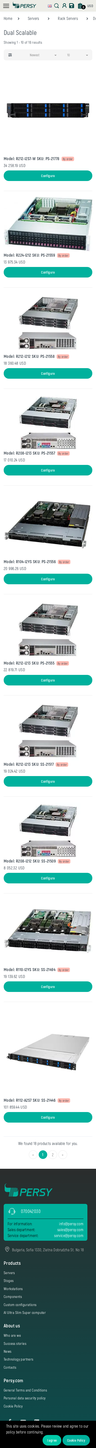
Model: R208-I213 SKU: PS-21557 (29, 452)
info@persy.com (71, 1223)
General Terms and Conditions (25, 1390)
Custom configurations (20, 1304)
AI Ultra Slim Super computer (25, 1312)
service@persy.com (68, 1235)
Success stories (15, 1343)
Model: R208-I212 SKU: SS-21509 (30, 860)
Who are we (12, 1335)
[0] (80, 6)
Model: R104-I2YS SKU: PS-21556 (30, 561)
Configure (48, 176)
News (8, 1351)
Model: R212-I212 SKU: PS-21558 (29, 356)
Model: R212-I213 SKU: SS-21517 (29, 764)
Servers (33, 18)
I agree (52, 1440)
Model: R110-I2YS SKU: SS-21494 (29, 969)
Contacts (10, 1367)
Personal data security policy (25, 1398)
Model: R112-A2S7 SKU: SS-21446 (30, 1100)
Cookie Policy (76, 1440)
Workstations (13, 1288)
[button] (50, 5)
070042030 (31, 1211)
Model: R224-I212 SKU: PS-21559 (29, 254)
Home (8, 18)
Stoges (9, 1280)
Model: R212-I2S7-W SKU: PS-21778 (32, 158)
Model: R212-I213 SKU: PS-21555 (29, 662)
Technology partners (18, 1359)
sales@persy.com (70, 1229)
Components (13, 1296)
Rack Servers (68, 18)
